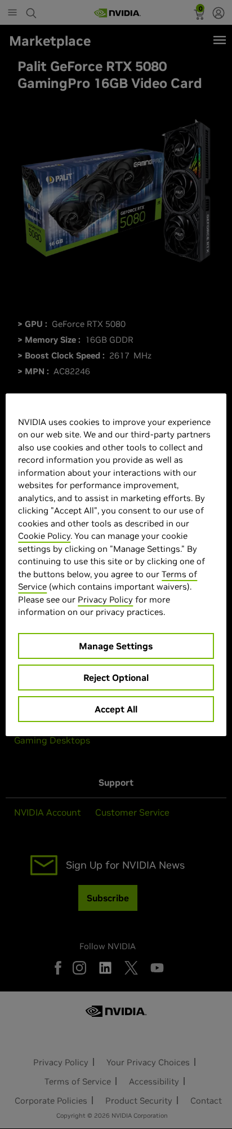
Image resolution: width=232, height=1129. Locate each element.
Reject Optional (116, 677)
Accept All (116, 709)
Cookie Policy (44, 535)
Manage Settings (116, 646)
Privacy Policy (105, 599)
